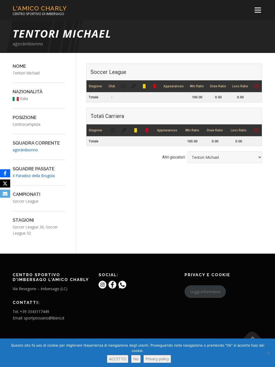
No (136, 358)
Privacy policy (157, 358)
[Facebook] (5, 173)
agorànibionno (28, 44)
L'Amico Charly (40, 8)
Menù (257, 10)
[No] (268, 352)
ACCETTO (117, 358)
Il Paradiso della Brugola (34, 175)
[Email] (5, 194)
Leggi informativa (205, 291)
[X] (5, 183)
